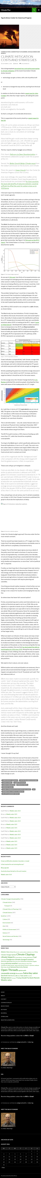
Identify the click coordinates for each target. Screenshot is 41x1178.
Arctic (17, 952)
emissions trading (8, 787)
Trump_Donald (21, 978)
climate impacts (8, 957)
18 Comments (25, 63)
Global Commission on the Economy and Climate (16, 789)
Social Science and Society (10, 936)
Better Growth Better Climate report (23, 163)
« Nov (3, 1167)
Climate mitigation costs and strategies (18, 58)
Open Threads (9, 969)
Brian (16, 63)
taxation (30, 975)
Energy (3, 963)
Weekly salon (6, 980)
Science (5, 933)
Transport (7, 906)
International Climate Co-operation (13, 791)
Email (32, 1035)
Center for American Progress (28, 780)
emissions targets (22, 784)
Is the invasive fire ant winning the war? (12, 864)
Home (2, 992)
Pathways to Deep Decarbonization (22, 154)
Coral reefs (3, 959)
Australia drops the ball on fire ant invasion (13, 871)
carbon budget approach (10, 780)
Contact (3, 999)
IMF (34, 789)
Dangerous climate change (16, 959)
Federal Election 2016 (23, 963)
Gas (30, 963)
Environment (6, 922)
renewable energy (8, 973)
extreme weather (11, 963)
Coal (35, 957)
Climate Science (7, 912)
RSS (26, 1035)
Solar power (24, 975)
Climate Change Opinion (8, 955)
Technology (6, 939)
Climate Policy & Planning (19, 52)
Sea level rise (5, 976)
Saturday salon (30, 973)
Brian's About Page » (8, 1067)
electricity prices (17, 961)
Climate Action (5, 52)
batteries (29, 952)
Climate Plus (5, 10)
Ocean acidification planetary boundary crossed (15, 861)
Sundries (3, 916)
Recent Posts (5, 1006)
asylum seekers (23, 952)
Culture (5, 919)
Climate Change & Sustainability (10, 899)
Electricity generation (7, 961)
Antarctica (13, 952)
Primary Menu (38, 10)
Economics (30, 959)
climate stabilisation (9, 784)
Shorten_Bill (14, 975)
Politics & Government (9, 929)
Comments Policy (6, 1002)
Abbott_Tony (5, 952)
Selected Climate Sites (7, 1020)
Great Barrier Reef (5, 965)
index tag (30, 1042)
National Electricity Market (19, 967)
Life (4, 926)
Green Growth (20, 170)
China (36, 952)
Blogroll (4, 1013)
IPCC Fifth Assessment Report (11, 793)
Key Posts (4, 1009)
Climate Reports (18, 957)
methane (37, 965)
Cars (33, 952)
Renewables (19, 973)
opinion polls (22, 970)
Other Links (4, 1016)
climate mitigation (19, 782)
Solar (18, 975)
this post (12, 277)
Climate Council (7, 782)
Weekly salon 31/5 (15, 811)
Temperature (6, 978)
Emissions (24, 961)
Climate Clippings (25, 954)
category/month (21, 1042)
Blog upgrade (5, 868)
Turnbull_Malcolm (33, 978)
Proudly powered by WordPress (9, 1175)
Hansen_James (14, 965)
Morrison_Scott (5, 967)
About (3, 995)
